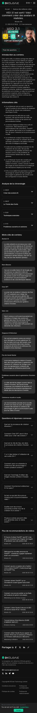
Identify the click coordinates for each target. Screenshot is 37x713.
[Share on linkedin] (6, 673)
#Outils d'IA (18, 21)
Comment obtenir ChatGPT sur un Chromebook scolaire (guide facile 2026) (17, 581)
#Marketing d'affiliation (11, 639)
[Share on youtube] (13, 673)
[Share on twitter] (3, 673)
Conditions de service (9, 686)
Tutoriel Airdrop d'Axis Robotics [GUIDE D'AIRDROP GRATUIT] (16, 621)
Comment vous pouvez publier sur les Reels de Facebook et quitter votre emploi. (17, 594)
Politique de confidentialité (23, 687)
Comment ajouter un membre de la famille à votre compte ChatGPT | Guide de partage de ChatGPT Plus (17, 568)
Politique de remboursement (24, 692)
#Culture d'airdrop (9, 625)
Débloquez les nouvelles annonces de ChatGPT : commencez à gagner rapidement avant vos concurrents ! (18, 553)
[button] (29, 3)
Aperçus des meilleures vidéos (22, 9)
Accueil (7, 9)
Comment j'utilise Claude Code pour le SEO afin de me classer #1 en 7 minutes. (17, 608)
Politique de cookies (8, 691)
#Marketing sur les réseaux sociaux (14, 598)
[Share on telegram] (10, 673)
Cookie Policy (24, 707)
